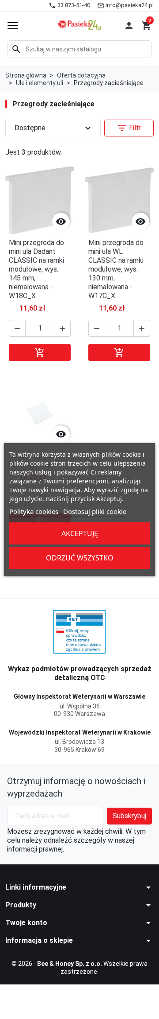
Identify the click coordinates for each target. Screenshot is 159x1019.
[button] (129, 25)
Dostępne (54, 128)
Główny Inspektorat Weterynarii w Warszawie (79, 696)
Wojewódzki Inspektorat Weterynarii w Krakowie (80, 732)
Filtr (129, 128)
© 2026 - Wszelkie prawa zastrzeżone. (79, 967)
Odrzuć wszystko (80, 558)
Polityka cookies (33, 511)
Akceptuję (79, 533)
